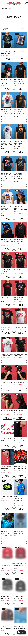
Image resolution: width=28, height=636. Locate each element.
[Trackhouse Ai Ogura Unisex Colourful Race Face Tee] (20, 100)
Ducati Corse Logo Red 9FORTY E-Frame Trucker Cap (7, 566)
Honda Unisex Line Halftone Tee (7, 355)
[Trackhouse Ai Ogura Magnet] (20, 40)
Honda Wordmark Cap (7, 411)
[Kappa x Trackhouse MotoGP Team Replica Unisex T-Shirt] (7, 520)
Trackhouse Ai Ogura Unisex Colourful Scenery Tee (19, 144)
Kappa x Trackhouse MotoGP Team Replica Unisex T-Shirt (6, 533)
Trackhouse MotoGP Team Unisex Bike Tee (19, 81)
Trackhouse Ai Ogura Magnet (19, 50)
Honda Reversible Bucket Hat (7, 383)
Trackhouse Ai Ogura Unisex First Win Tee (6, 51)
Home (2, 8)
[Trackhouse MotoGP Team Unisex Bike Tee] (20, 70)
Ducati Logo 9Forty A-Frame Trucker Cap (6, 596)
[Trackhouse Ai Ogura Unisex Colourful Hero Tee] (7, 131)
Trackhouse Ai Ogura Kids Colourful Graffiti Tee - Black (19, 176)
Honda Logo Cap (19, 382)
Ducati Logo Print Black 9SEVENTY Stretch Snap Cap (7, 626)
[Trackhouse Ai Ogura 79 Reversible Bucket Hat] (20, 196)
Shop (6, 8)
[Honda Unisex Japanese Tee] (7, 316)
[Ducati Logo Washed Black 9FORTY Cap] (20, 585)
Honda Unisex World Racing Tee (20, 326)
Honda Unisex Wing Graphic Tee (20, 355)
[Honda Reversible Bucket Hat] (7, 372)
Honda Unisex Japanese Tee (5, 326)
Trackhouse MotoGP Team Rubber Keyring (19, 626)
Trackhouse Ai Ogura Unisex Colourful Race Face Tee (19, 112)
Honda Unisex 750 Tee (19, 270)
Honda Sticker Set (7, 438)
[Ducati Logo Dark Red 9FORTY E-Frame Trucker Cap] (20, 553)
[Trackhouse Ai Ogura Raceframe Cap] (7, 230)
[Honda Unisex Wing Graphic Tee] (20, 344)
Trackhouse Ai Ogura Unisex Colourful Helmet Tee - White (7, 112)
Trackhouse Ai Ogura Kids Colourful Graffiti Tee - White (6, 210)
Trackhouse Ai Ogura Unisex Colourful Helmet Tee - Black (7, 175)
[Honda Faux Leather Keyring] (20, 429)
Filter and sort (6, 29)
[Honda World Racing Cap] (20, 401)
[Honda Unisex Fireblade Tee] (20, 288)
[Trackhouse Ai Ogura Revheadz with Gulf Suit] (20, 520)
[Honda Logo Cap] (20, 372)
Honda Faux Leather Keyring (19, 439)
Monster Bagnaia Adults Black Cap (20, 467)
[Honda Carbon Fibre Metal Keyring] (7, 457)
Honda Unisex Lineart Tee (5, 298)
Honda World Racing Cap (18, 411)
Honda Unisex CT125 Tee (5, 270)
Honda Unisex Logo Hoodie (18, 240)
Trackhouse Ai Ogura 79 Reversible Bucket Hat (20, 209)
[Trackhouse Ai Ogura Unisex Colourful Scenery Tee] (20, 131)
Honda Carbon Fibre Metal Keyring (6, 468)
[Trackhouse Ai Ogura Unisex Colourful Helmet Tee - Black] (7, 163)
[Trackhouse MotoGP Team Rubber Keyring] (20, 615)
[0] (26, 3)
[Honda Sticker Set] (7, 429)
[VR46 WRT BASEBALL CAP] (7, 487)
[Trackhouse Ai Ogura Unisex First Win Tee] (7, 40)
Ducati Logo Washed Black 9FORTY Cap (18, 596)
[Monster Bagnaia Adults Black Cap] (20, 457)
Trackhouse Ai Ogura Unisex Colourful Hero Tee (6, 144)
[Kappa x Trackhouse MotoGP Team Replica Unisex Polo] (20, 487)
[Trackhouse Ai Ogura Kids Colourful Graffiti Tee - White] (7, 196)
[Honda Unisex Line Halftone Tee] (7, 344)
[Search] (23, 3)
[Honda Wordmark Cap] (7, 401)
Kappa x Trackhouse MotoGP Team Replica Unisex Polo (19, 500)
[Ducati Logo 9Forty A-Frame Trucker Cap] (7, 585)
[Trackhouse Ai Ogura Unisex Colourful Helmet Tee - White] (7, 100)
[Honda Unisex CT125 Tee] (7, 260)
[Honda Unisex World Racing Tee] (20, 316)
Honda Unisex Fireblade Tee (18, 298)
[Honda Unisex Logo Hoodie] (20, 230)
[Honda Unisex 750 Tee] (20, 260)
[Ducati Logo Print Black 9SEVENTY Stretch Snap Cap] (7, 615)
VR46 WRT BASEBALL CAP (7, 497)
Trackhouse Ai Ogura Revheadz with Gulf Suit (19, 531)
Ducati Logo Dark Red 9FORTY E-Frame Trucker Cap (20, 566)
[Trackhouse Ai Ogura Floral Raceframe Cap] (7, 70)
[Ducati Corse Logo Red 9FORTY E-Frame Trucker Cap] (7, 553)
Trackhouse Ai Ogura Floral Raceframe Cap (6, 81)
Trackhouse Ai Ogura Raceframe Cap (7, 241)
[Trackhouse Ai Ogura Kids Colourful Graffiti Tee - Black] (20, 163)
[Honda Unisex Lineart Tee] (7, 288)
